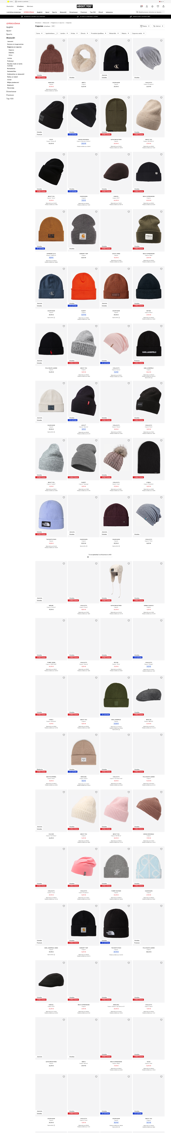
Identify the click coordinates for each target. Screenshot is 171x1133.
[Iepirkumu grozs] (163, 6)
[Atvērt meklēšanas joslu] (137, 12)
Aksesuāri (46, 22)
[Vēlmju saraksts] (158, 6)
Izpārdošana (50, 33)
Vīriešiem (20, 6)
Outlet (11, 1)
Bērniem (30, 6)
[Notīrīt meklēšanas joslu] (163, 12)
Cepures (69, 22)
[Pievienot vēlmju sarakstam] (64, 41)
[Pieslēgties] (147, 6)
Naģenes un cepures (57, 22)
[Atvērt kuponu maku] (141, 6)
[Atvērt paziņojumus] (152, 6)
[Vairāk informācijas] (51, 92)
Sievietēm (10, 6)
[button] (145, 26)
